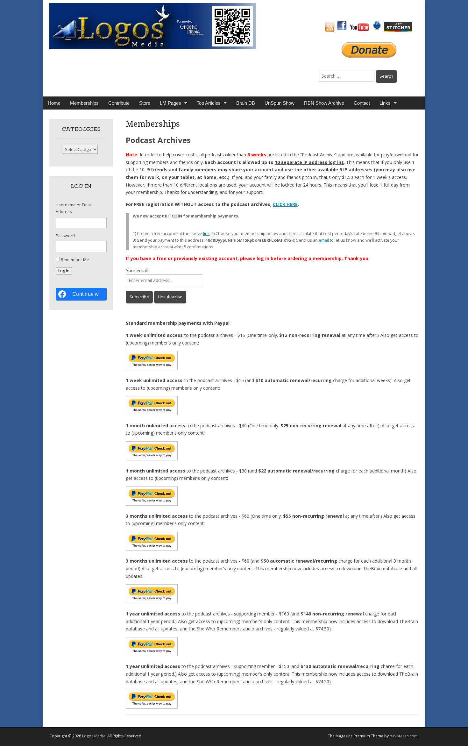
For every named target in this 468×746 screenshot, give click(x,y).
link (206, 233)
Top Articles (209, 103)
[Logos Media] (152, 25)
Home (54, 103)
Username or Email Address (74, 208)
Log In (63, 271)
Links (385, 103)
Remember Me (75, 259)
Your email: (137, 270)
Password (65, 235)
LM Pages (170, 103)
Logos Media (93, 736)
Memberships (84, 103)
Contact (362, 103)
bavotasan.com (404, 736)
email (324, 240)
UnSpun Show (279, 103)
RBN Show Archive (324, 103)
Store (144, 103)
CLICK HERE (285, 204)
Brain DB (245, 103)
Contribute (119, 103)
